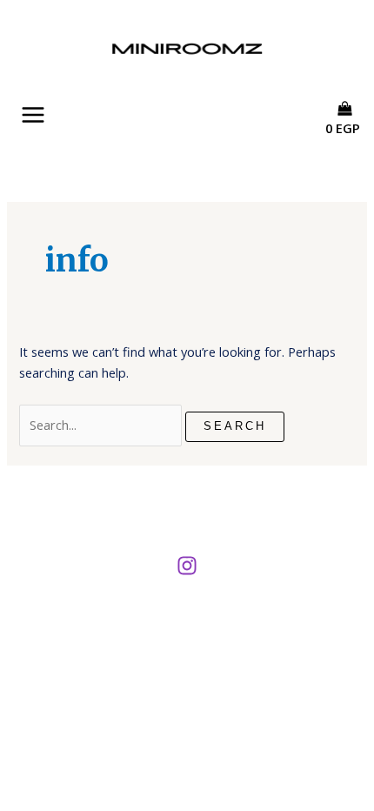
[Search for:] (102, 424)
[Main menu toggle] (33, 115)
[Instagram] (187, 565)
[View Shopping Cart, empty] (349, 143)
